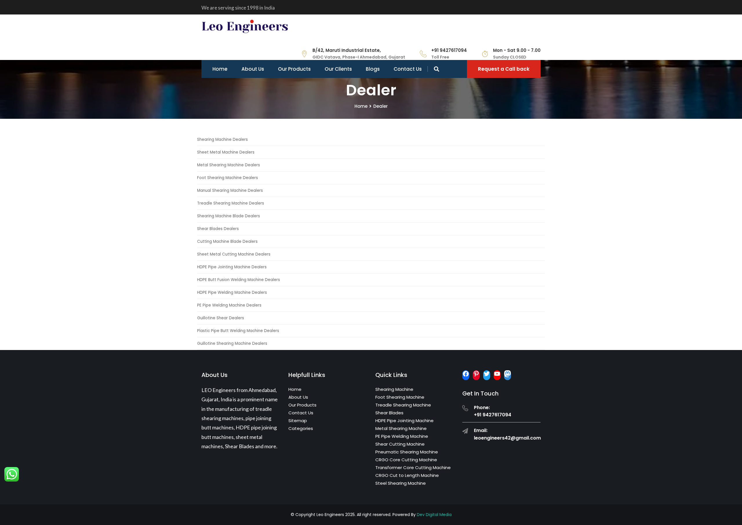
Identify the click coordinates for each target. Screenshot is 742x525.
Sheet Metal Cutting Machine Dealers (233, 254)
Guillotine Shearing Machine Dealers (232, 343)
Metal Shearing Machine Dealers (228, 165)
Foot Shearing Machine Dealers (227, 178)
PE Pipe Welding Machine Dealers (229, 305)
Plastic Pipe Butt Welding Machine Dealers (238, 330)
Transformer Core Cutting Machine (413, 467)
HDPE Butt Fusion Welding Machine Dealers (238, 279)
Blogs (373, 68)
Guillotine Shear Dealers (220, 318)
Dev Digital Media (434, 514)
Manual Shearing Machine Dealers (230, 190)
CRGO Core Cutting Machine (406, 460)
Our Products (294, 68)
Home (220, 68)
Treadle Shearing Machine (403, 405)
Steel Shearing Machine (400, 483)
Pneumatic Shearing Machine (406, 452)
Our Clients (338, 68)
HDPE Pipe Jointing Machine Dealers (232, 267)
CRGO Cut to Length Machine (407, 475)
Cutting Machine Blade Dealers (227, 241)
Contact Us (408, 68)
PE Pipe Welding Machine (401, 436)
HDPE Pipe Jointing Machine (404, 421)
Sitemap (297, 421)
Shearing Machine (394, 389)
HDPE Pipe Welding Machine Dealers (232, 292)
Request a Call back (504, 68)
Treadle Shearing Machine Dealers (230, 203)
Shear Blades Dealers (218, 228)
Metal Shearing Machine (401, 428)
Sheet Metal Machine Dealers (225, 152)
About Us (252, 68)
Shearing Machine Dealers (222, 139)
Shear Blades (389, 413)
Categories (300, 428)
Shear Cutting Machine (400, 444)
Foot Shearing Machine (399, 397)
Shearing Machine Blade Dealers (228, 216)
